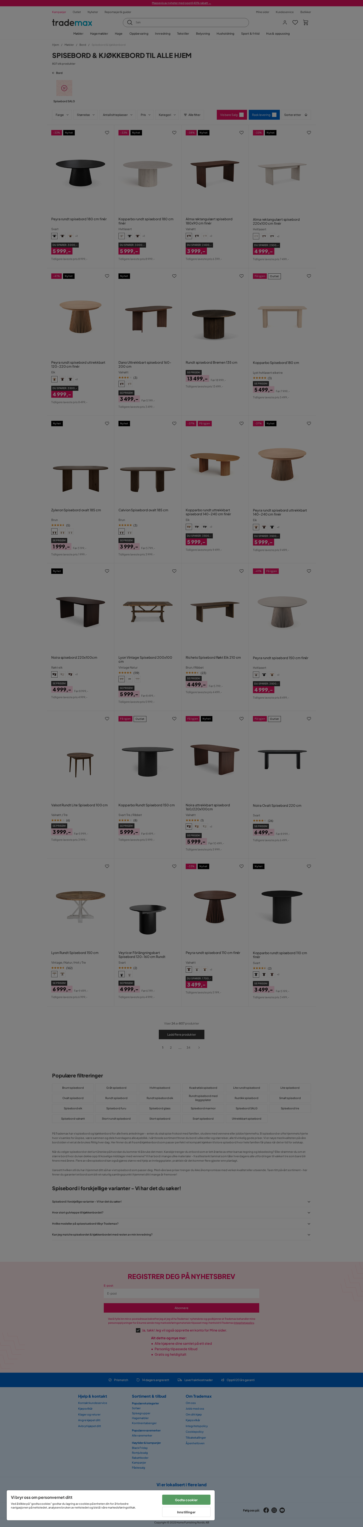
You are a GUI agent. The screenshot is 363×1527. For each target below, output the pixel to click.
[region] (111, 1505)
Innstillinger (186, 1512)
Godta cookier (186, 1500)
